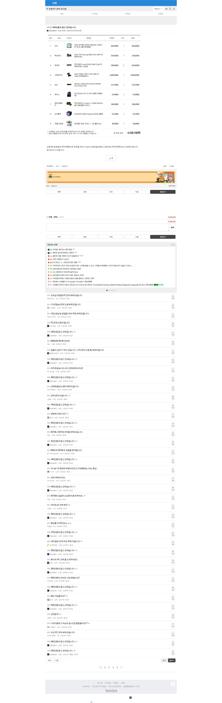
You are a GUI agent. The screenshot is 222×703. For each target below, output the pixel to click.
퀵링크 (116, 683)
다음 (136, 192)
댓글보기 (163, 237)
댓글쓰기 (163, 192)
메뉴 (48, 186)
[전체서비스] (173, 3)
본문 (85, 192)
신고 (57, 166)
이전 (111, 192)
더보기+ (173, 245)
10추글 (127, 14)
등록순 (56, 217)
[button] (106, 290)
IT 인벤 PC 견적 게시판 (56, 9)
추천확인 (50, 166)
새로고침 (172, 217)
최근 (49, 660)
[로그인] (169, 3)
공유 (164, 166)
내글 (61, 14)
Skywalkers (53, 31)
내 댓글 (95, 14)
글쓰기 (174, 9)
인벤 (54, 3)
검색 (164, 660)
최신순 (61, 217)
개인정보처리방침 (99, 686)
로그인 (100, 683)
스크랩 (171, 166)
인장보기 (54, 186)
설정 (123, 683)
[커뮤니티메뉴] (47, 3)
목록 (59, 192)
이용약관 (86, 686)
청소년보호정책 (115, 686)
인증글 (160, 14)
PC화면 (108, 683)
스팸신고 (65, 166)
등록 (172, 227)
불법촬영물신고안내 (131, 686)
